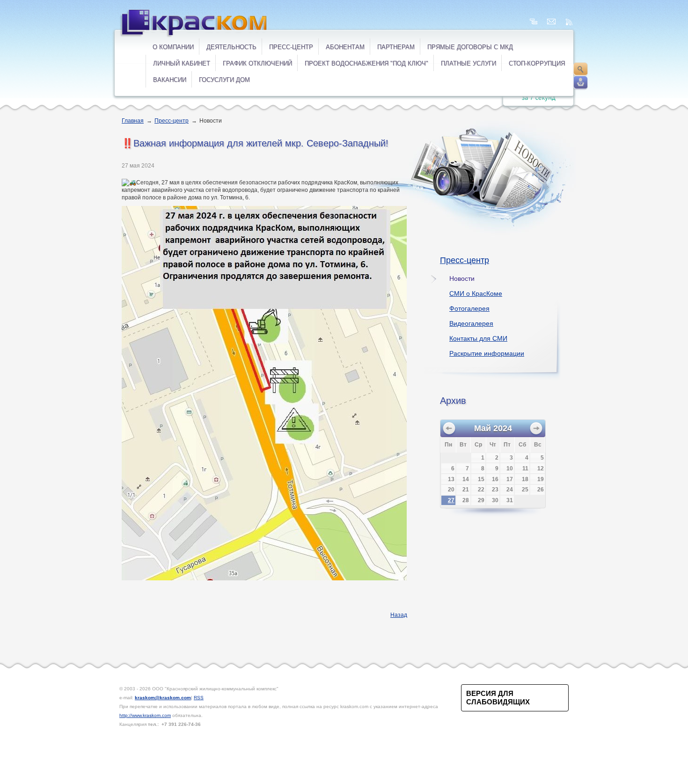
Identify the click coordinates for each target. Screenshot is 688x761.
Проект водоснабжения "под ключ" (366, 63)
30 (495, 500)
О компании (173, 47)
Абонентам (345, 47)
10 (509, 468)
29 (481, 500)
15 (481, 479)
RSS (199, 697)
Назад (398, 615)
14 (465, 479)
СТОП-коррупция (537, 63)
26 (540, 489)
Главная (133, 120)
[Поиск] (580, 69)
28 (465, 500)
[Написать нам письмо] (551, 22)
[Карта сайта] (533, 22)
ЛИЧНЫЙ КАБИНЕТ (181, 63)
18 (525, 479)
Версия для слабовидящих (498, 697)
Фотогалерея (469, 308)
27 (451, 500)
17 (509, 479)
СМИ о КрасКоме (475, 293)
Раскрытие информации (486, 353)
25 (525, 489)
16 (495, 479)
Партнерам (396, 47)
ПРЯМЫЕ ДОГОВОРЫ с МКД (470, 47)
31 (509, 500)
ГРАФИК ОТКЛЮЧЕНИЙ (257, 63)
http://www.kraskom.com (145, 715)
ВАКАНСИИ (169, 79)
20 (451, 489)
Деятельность (231, 47)
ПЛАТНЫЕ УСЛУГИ (468, 63)
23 (495, 489)
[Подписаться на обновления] (569, 22)
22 (481, 489)
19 (540, 479)
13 (451, 479)
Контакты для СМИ (478, 338)
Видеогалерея (471, 323)
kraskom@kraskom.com (163, 697)
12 (540, 468)
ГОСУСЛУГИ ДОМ (224, 79)
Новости (462, 278)
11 (525, 468)
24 (509, 489)
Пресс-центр (291, 47)
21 (465, 489)
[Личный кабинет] (580, 82)
